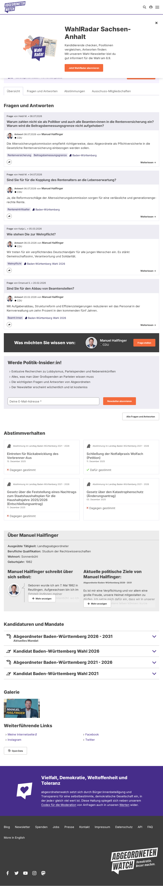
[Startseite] (15, 7)
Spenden (41, 827)
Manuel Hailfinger (52, 134)
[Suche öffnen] (144, 7)
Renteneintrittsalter (19, 209)
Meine (21, 734)
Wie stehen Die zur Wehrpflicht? (31, 234)
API (140, 827)
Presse (69, 827)
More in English (14, 837)
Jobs (56, 827)
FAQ (150, 827)
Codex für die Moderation (58, 805)
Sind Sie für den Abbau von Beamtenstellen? (40, 288)
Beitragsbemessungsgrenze (50, 155)
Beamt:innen (15, 317)
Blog (7, 827)
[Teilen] (9, 162)
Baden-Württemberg (84, 155)
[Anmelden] (151, 7)
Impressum (102, 827)
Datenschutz (124, 827)
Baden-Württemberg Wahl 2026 (46, 263)
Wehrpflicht (14, 263)
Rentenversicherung (19, 155)
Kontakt (84, 827)
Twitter (90, 739)
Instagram (14, 739)
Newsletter (22, 827)
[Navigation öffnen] (157, 7)
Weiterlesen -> (148, 162)
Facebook (92, 734)
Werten (124, 805)
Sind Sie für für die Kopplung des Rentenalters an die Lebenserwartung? (61, 180)
